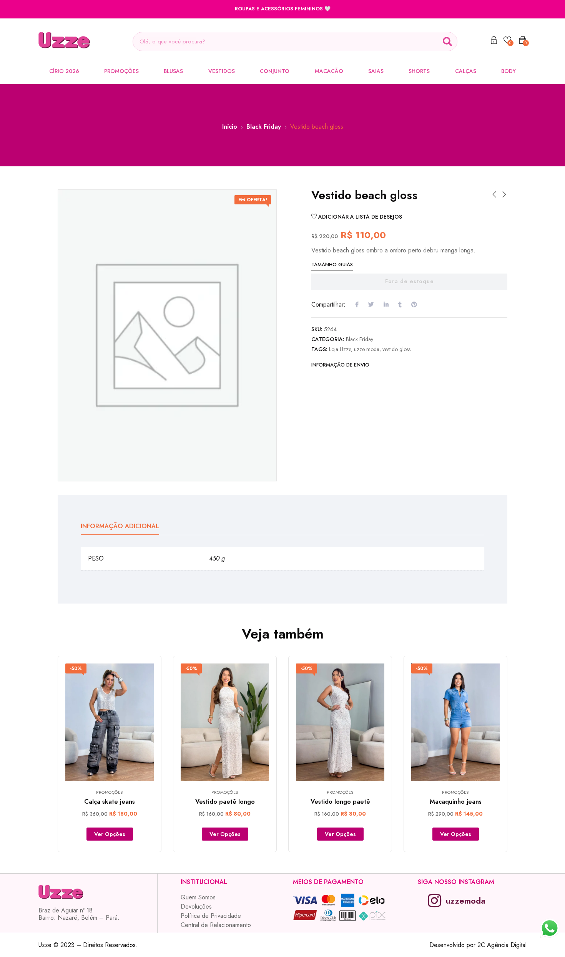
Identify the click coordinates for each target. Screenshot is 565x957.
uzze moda (366, 349)
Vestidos (221, 71)
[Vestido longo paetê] (340, 722)
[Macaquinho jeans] (455, 722)
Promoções (121, 71)
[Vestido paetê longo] (225, 722)
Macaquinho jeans (456, 801)
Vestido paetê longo (225, 801)
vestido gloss (396, 349)
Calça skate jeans (109, 801)
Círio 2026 (64, 71)
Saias (376, 71)
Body (508, 71)
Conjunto (274, 71)
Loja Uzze (340, 349)
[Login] (494, 41)
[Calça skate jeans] (109, 722)
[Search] (447, 41)
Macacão (329, 71)
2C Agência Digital (502, 944)
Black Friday (263, 126)
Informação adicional (120, 526)
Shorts (419, 71)
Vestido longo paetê (340, 801)
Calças (465, 71)
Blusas (173, 71)
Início (229, 126)
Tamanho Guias (332, 264)
